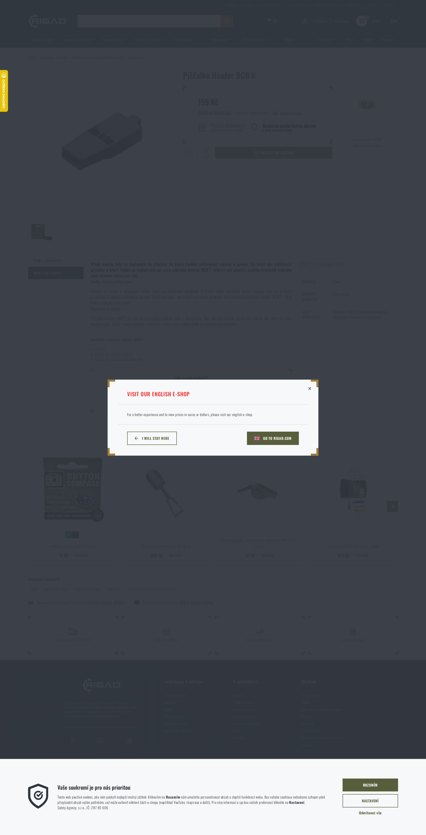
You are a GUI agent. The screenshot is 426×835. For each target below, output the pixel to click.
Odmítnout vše (370, 812)
